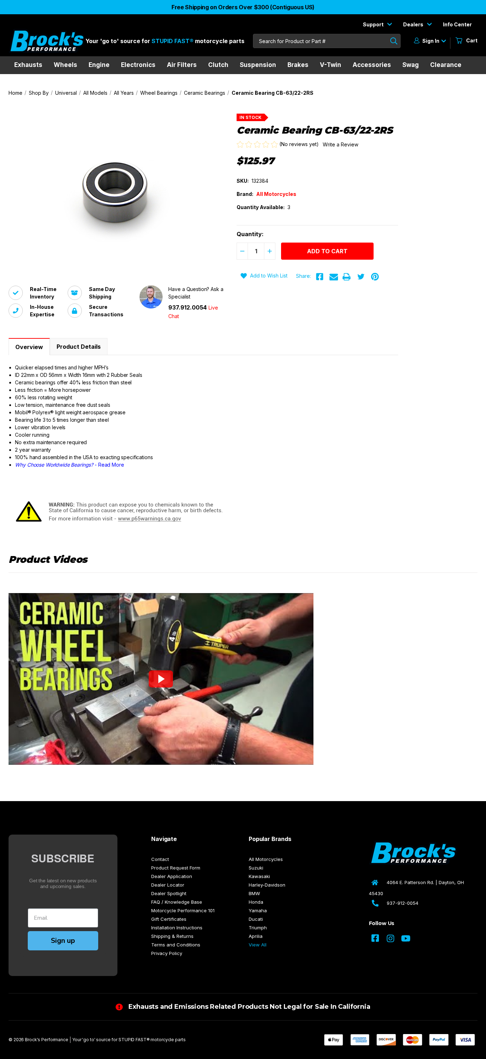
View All (257, 945)
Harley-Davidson (267, 885)
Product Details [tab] (79, 346)
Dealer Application (171, 876)
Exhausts (28, 64)
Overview (29, 347)
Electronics (138, 64)
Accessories (372, 64)
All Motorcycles (266, 859)
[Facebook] (319, 276)
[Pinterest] (375, 276)
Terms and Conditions (175, 945)
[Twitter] (360, 276)
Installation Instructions (176, 927)
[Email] (333, 276)
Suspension (258, 64)
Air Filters (182, 64)
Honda (256, 902)
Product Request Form (175, 868)
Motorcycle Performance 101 (183, 910)
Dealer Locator (167, 885)
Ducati (256, 919)
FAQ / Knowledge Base (176, 902)
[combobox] (327, 41)
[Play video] (161, 678)
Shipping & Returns (172, 936)
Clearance (445, 64)
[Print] (346, 276)
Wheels (65, 64)
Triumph (258, 927)
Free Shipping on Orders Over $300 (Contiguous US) (243, 7)
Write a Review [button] (340, 144)
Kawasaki (259, 876)
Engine (99, 64)
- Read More (69, 465)
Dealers (413, 24)
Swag (410, 64)
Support (374, 24)
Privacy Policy (166, 953)
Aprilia (256, 936)
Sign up (63, 940)
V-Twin (330, 64)
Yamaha (258, 910)
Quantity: (250, 234)
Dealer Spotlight (168, 893)
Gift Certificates (168, 919)
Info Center (457, 24)
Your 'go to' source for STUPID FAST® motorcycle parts (129, 1039)
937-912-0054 (402, 903)
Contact (160, 859)
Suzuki (256, 868)
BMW (254, 893)
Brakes (297, 64)
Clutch (218, 64)
